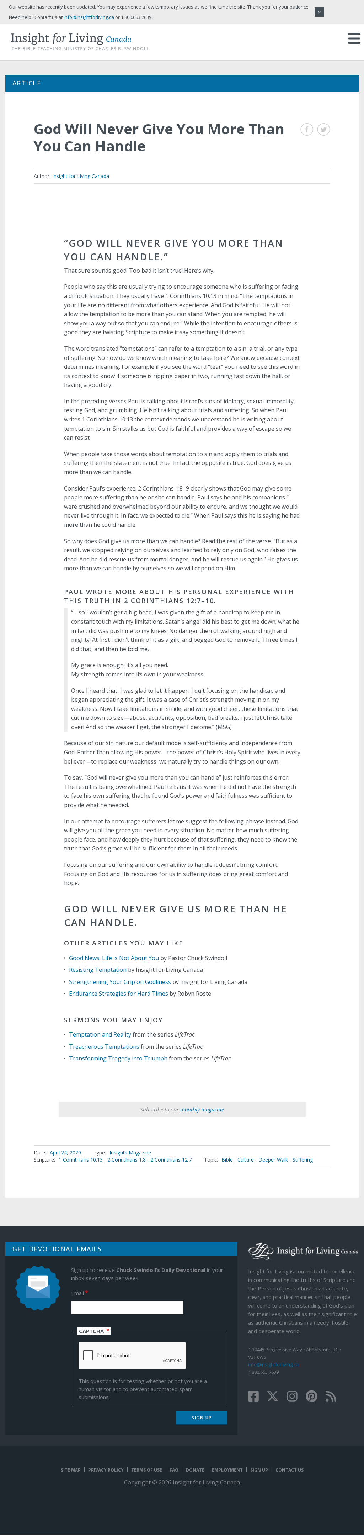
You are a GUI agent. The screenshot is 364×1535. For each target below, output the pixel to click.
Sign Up (259, 1470)
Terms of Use (146, 1470)
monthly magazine (202, 1109)
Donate (195, 1470)
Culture (245, 1159)
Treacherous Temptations (104, 1047)
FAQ (174, 1470)
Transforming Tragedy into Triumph (118, 1058)
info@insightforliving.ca (273, 1364)
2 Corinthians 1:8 (127, 1159)
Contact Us (289, 1470)
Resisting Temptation (98, 970)
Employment (227, 1470)
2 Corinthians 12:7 (171, 1159)
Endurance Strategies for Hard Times (118, 993)
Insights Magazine (130, 1152)
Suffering (303, 1159)
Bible (227, 1159)
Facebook (307, 129)
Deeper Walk (273, 1159)
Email (77, 1292)
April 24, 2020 (65, 1152)
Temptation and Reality (100, 1034)
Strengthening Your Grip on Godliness (120, 982)
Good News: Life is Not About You (114, 958)
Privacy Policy (106, 1470)
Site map (71, 1470)
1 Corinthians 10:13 (81, 1159)
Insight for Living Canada (80, 176)
